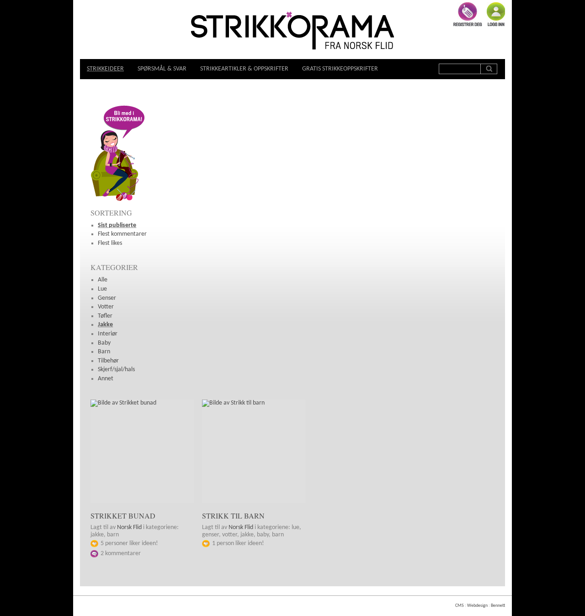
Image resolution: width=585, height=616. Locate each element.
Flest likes (110, 243)
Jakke (105, 324)
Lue (102, 289)
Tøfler (105, 316)
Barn (104, 351)
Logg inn (496, 14)
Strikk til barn (233, 515)
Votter (106, 306)
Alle (102, 279)
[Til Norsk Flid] (359, 46)
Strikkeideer (105, 68)
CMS (459, 605)
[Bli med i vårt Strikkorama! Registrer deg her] (117, 200)
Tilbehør (108, 360)
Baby (104, 343)
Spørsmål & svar (162, 68)
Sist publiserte (117, 225)
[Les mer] (142, 451)
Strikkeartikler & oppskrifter (244, 68)
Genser (107, 298)
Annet (105, 378)
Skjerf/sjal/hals (116, 369)
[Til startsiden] (292, 31)
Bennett (498, 605)
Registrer (467, 14)
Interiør (107, 333)
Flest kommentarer (122, 234)
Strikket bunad (122, 515)
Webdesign (477, 605)
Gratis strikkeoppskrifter (340, 68)
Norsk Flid (129, 527)
